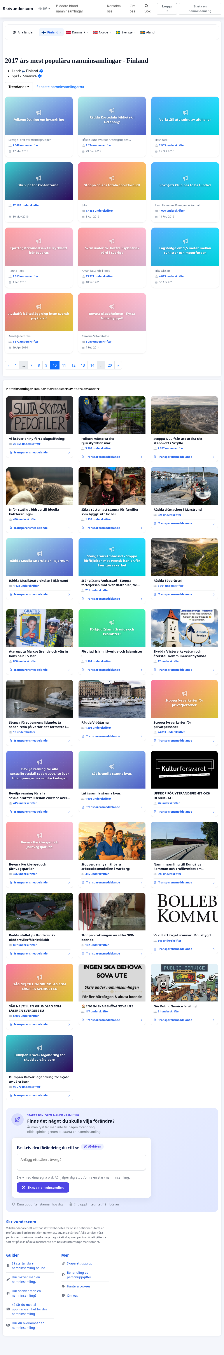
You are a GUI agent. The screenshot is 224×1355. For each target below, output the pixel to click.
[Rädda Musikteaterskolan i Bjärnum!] (39, 568)
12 (73, 365)
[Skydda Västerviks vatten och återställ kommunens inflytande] (184, 642)
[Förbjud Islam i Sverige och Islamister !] (112, 642)
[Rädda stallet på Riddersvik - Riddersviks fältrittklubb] (39, 925)
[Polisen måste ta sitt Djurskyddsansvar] (112, 429)
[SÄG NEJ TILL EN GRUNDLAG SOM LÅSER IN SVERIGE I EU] (39, 996)
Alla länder (27, 32)
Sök (147, 11)
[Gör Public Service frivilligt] (184, 994)
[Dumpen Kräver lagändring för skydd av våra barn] (39, 1067)
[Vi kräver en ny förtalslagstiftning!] (39, 426)
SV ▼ (47, 8)
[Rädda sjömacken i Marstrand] (184, 497)
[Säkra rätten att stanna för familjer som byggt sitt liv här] (112, 500)
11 (64, 365)
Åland (151, 32)
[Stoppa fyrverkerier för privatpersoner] (184, 712)
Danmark (80, 32)
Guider (12, 1255)
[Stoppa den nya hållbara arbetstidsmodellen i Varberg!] (112, 855)
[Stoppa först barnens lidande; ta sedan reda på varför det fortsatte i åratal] (39, 712)
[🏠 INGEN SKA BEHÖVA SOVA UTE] (112, 994)
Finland (54, 32)
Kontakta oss (114, 8)
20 (110, 365)
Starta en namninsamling (200, 9)
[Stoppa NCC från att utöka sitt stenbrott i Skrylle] (184, 429)
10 (55, 365)
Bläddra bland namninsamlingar (69, 8)
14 (92, 365)
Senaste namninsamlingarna (60, 86)
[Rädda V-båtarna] (112, 710)
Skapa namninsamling (46, 1187)
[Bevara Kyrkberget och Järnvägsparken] (39, 854)
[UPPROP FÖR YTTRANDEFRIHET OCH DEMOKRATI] (184, 784)
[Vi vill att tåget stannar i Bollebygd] (184, 923)
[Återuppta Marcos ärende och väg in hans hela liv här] (39, 642)
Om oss (132, 8)
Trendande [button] (17, 86)
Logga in (167, 9)
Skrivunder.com (18, 8)
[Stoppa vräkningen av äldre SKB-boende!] (112, 926)
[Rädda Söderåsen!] (184, 568)
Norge (105, 32)
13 (83, 365)
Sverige (128, 32)
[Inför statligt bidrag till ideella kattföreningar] (39, 500)
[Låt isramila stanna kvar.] (112, 781)
